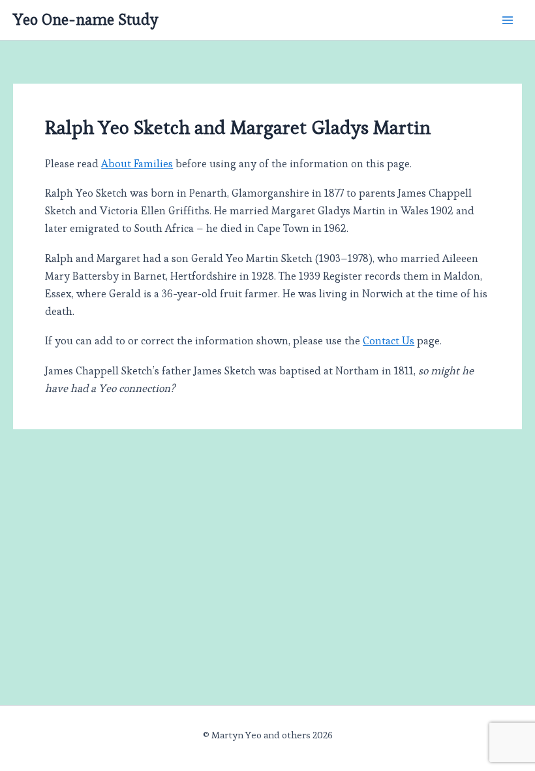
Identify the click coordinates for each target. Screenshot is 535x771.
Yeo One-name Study (85, 19)
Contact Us (388, 341)
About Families (137, 164)
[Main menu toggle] (507, 20)
